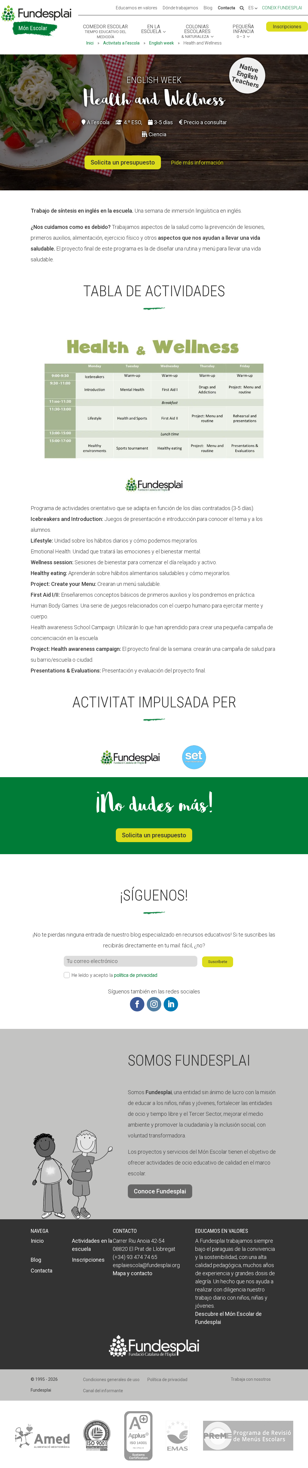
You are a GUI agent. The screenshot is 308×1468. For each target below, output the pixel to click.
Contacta (226, 8)
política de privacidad (135, 975)
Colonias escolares (196, 31)
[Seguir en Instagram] (154, 1004)
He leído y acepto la (114, 975)
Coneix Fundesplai (282, 7)
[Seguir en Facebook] (137, 1004)
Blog (208, 8)
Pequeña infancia (243, 31)
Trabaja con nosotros (251, 1379)
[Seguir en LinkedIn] (171, 1004)
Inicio (37, 1241)
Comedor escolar (105, 31)
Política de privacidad (167, 1379)
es (251, 8)
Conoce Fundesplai (160, 1191)
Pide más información (197, 162)
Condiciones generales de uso (111, 1379)
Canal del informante (103, 1390)
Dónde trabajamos (180, 8)
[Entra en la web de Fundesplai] (154, 1355)
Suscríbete (217, 961)
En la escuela (151, 29)
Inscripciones (287, 26)
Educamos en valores (136, 8)
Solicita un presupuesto (123, 162)
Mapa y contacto (132, 1273)
